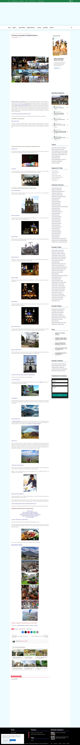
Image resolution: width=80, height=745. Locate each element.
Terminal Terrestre (54, 196)
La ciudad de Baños (55, 255)
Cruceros (39, 27)
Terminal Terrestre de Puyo (56, 235)
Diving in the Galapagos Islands (56, 159)
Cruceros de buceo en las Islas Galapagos (58, 154)
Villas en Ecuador (54, 300)
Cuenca (53, 156)
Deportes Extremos (31, 27)
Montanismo (59, 370)
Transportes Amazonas (55, 240)
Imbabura (58, 253)
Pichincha (53, 265)
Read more (57, 68)
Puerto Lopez (59, 317)
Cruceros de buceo (64, 152)
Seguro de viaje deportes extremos (57, 177)
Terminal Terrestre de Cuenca (56, 221)
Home (9, 27)
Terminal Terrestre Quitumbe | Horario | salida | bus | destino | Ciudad (59, 114)
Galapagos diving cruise (55, 367)
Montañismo (21, 1)
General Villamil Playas (61, 309)
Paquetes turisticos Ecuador (58, 260)
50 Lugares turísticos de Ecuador (59, 119)
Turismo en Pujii (54, 297)
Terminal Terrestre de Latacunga (56, 226)
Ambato (53, 250)
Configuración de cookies (6, 741)
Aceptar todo (12, 740)
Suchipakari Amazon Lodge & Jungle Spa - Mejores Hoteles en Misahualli (60, 132)
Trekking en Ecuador (55, 282)
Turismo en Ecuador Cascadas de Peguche (41, 668)
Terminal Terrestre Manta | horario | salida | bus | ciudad (60, 138)
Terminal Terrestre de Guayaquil (56, 223)
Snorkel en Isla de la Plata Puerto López (57, 275)
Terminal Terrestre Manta (64, 206)
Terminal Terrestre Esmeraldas (56, 201)
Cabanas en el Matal (34, 734)
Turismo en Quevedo (60, 297)
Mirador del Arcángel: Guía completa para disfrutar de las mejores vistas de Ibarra (18, 657)
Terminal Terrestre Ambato (62, 196)
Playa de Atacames (61, 312)
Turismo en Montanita (55, 295)
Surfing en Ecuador (57, 277)
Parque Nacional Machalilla (56, 263)
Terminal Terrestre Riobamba (59, 107)
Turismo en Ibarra (16, 33)
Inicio (9, 1)
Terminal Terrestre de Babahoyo (56, 216)
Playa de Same (60, 314)
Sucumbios (65, 275)
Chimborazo (56, 250)
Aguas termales (54, 147)
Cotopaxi (59, 250)
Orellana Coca (63, 258)
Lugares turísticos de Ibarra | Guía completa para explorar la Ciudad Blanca (18, 668)
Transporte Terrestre (63, 238)
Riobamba (61, 268)
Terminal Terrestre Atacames (56, 198)
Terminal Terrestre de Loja (55, 228)
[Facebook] (70, 1)
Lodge (59, 255)
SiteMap (68, 743)
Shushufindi (61, 272)
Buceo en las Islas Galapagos (61, 147)
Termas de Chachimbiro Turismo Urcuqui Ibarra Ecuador (28, 657)
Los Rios (64, 255)
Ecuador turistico (54, 161)
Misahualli (55, 370)
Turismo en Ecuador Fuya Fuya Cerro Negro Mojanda (41, 657)
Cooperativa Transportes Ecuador (57, 188)
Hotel (26, 1)
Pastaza (64, 263)
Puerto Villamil (64, 317)
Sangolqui (53, 270)
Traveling (61, 280)
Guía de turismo (14, 1)
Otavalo (53, 260)
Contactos (59, 743)
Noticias (32, 740)
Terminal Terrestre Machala (56, 206)
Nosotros (64, 743)
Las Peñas (58, 310)
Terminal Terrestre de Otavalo (56, 233)
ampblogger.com (45, 743)
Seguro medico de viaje (55, 178)
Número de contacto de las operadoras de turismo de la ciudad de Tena (60, 344)
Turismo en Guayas (61, 290)
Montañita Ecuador (54, 312)
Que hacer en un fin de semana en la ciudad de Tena (61, 348)
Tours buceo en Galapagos (56, 280)
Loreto (61, 255)
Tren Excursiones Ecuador (62, 282)
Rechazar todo (5, 740)
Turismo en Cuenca (55, 285)
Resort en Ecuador (64, 267)
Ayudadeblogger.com (36, 743)
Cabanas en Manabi (40, 732)
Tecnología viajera (41, 1)
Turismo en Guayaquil (55, 290)
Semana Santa (57, 270)
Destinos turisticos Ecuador (56, 157)
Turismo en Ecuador (55, 287)
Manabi (53, 370)
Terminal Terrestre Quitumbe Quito (57, 211)
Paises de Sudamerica (55, 172)
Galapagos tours (61, 367)
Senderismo (45, 27)
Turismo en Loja (59, 292)
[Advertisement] (40, 14)
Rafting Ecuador (58, 267)
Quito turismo (54, 267)
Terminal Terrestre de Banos (56, 218)
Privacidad (55, 743)
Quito (63, 265)
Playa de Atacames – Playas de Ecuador (59, 59)
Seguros (14, 27)
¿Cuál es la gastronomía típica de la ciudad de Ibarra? (29, 668)
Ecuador (51, 27)
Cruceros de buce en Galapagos (56, 152)
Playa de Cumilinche (55, 314)
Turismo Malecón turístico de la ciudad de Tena (61, 353)
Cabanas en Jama (33, 732)
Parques (61, 263)
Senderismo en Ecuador (55, 272)
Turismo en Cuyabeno (61, 285)
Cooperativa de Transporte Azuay (57, 189)
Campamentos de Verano (41, 734)
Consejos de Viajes (58, 149)
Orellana (59, 258)
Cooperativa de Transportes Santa (57, 193)
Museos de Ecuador (55, 258)
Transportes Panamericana (63, 240)
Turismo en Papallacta (62, 295)
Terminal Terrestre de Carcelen (56, 220)
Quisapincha (60, 265)
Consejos (53, 149)
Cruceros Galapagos (55, 151)
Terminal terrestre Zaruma (56, 238)
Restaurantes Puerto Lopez (56, 268)
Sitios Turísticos (22, 27)
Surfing (53, 277)
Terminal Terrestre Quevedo (56, 208)
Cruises (66, 154)
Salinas (65, 268)
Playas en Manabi (54, 317)
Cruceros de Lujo (32, 1)
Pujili (55, 265)
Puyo (57, 265)
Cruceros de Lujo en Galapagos (63, 151)
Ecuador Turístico (15, 37)
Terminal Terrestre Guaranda (56, 203)
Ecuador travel (63, 159)
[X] (72, 1)
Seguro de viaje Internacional (56, 175)
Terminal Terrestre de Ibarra (56, 225)
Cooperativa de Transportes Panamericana (58, 191)
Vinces (58, 300)
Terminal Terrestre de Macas (56, 230)
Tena (61, 277)
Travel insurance (54, 180)
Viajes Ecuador (60, 299)
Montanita (61, 310)
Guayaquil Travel (54, 253)
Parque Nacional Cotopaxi (55, 262)
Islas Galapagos (59, 161)
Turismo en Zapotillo (55, 299)
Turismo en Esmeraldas (61, 287)
